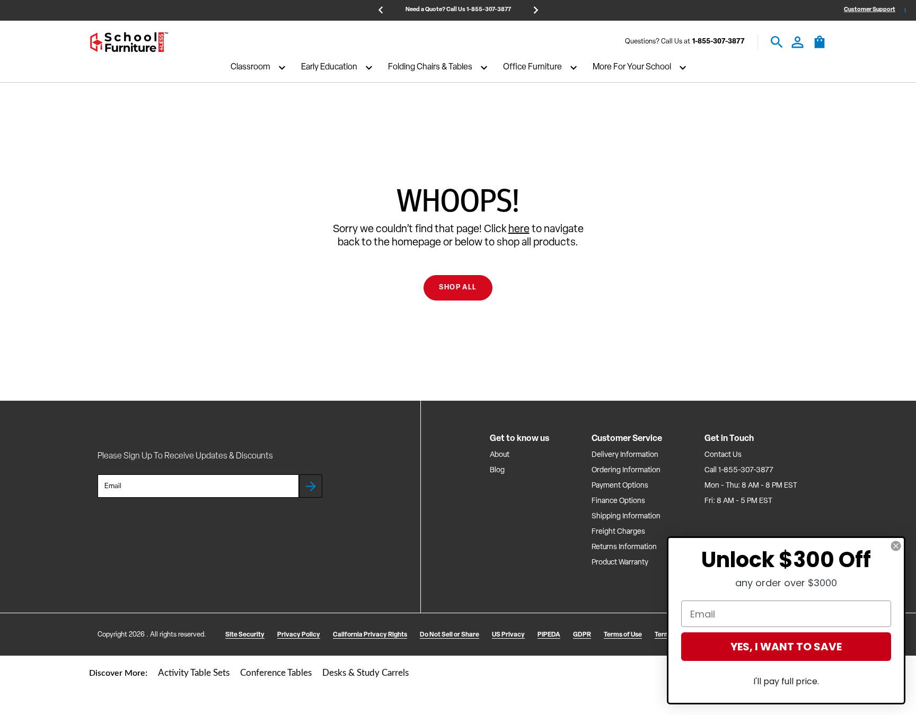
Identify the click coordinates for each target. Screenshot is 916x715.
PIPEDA (549, 635)
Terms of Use (623, 635)
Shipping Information (626, 516)
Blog (497, 470)
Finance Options (618, 501)
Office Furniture (532, 68)
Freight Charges (618, 532)
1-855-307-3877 (718, 42)
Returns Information (624, 547)
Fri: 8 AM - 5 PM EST (738, 501)
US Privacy (508, 635)
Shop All (458, 287)
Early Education (329, 68)
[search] (777, 42)
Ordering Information (626, 470)
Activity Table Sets (194, 672)
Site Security (245, 635)
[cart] (819, 47)
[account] (797, 42)
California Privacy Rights (370, 635)
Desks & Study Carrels (365, 672)
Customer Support (869, 10)
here (519, 229)
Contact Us (723, 455)
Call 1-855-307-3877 (738, 470)
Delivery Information (625, 455)
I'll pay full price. (786, 681)
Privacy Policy (298, 635)
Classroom (250, 68)
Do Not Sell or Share (449, 635)
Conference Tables (276, 672)
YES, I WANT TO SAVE (786, 646)
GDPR (582, 635)
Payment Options (620, 486)
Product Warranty (620, 563)
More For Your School (632, 68)
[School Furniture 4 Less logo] (129, 42)
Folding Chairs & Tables (430, 68)
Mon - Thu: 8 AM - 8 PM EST (750, 486)
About (499, 455)
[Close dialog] (896, 546)
